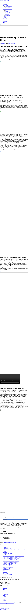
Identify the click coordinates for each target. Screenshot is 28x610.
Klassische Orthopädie (7, 553)
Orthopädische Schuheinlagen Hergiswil (11, 559)
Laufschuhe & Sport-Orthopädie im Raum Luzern (13, 556)
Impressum (5, 552)
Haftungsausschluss (7, 548)
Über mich (5, 572)
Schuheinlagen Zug (7, 568)
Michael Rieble (11, 43)
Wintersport (5, 573)
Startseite (5, 570)
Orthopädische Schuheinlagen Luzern (11, 561)
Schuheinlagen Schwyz (8, 567)
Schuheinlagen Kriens (7, 564)
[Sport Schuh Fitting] (4, 0)
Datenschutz (5, 547)
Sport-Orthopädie (6, 569)
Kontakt (4, 554)
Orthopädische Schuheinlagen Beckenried (12, 557)
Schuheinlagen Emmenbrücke (9, 563)
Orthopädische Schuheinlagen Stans (10, 562)
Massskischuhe (8, 574)
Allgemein (3, 43)
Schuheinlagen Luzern (7, 565)
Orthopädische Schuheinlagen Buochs (11, 558)
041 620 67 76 (5, 541)
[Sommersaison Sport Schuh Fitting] (14, 25)
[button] (5, 519)
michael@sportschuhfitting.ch (10, 542)
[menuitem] (15, 3)
